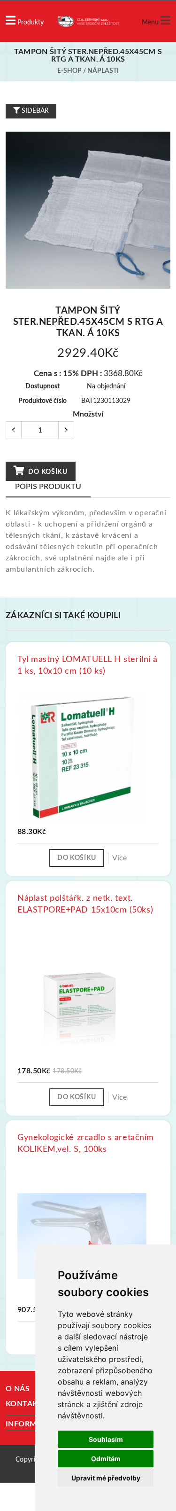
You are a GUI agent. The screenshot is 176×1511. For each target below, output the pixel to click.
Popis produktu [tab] (48, 486)
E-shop (69, 71)
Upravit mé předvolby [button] (105, 1478)
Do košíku (47, 472)
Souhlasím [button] (106, 1439)
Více (119, 858)
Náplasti (103, 71)
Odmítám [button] (106, 1459)
